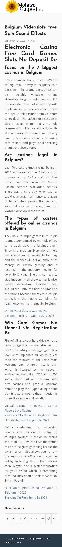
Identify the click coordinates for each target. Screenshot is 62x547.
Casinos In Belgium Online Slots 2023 (29, 316)
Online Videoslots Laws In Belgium (27, 311)
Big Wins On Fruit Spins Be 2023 (26, 497)
